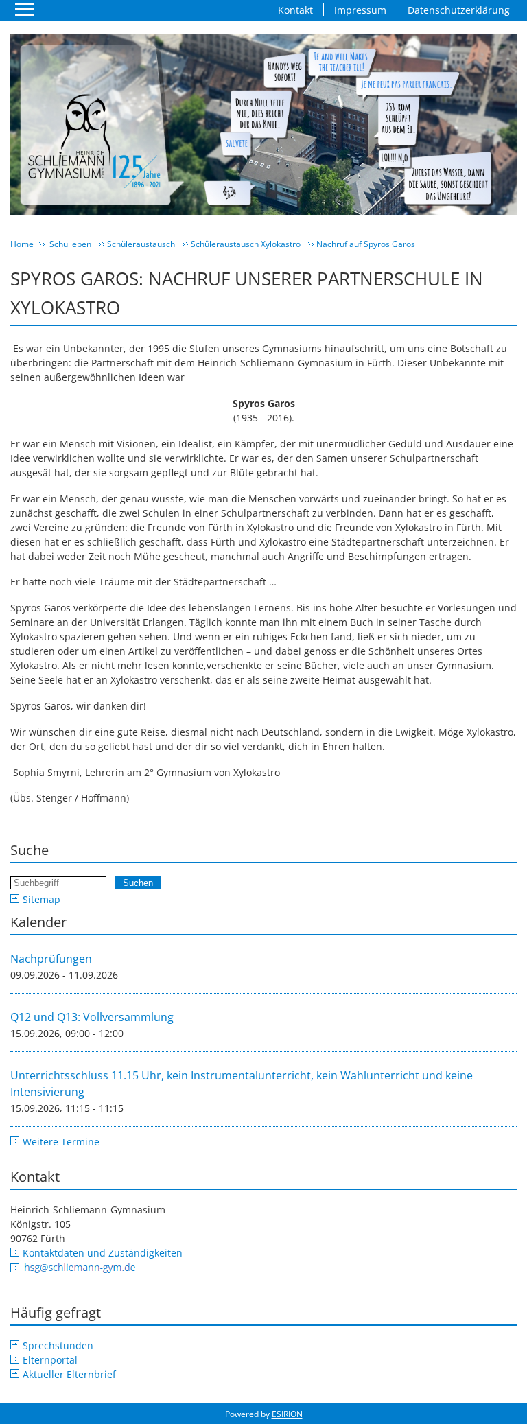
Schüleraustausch (141, 244)
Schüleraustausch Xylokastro (246, 244)
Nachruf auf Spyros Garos (365, 244)
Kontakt (295, 9)
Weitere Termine (61, 1141)
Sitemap (41, 899)
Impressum (360, 9)
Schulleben (70, 244)
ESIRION (287, 1414)
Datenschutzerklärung (459, 9)
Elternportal (50, 1359)
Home (22, 244)
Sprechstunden (58, 1345)
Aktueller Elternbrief (69, 1374)
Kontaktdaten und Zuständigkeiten (103, 1252)
